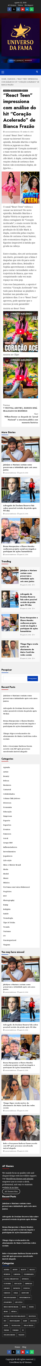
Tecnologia (8, 918)
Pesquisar (6, 669)
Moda (5, 869)
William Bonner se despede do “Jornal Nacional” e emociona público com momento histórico (21, 418)
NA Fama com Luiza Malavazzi (16, 887)
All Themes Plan (11, 1191)
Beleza (6, 780)
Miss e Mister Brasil (12, 865)
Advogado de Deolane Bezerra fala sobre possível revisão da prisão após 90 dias (20, 508)
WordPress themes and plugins (19, 1178)
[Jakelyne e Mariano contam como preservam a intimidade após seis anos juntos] (20, 449)
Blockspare (29, 5)
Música (25, 91)
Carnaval (7, 789)
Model (6, 874)
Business (7, 785)
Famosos (6, 91)
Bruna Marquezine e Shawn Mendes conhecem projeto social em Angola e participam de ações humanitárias (19, 549)
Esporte (6, 820)
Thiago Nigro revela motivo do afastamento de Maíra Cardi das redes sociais (20, 736)
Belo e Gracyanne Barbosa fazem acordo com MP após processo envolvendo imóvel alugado (17, 749)
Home (17, 1347)
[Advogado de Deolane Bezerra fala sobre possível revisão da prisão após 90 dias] (20, 490)
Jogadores (7, 856)
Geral (5, 838)
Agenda (6, 767)
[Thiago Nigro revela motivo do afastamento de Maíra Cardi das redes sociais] (20, 1087)
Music (5, 878)
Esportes (7, 825)
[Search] (37, 72)
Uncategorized (9, 940)
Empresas (7, 816)
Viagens (6, 944)
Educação (7, 811)
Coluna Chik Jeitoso (11, 798)
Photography (8, 900)
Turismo (7, 931)
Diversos (7, 803)
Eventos (6, 829)
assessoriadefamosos (12, 132)
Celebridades (9, 794)
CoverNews (14, 1362)
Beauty (6, 776)
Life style (7, 860)
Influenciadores (16, 91)
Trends (6, 927)
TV (4, 936)
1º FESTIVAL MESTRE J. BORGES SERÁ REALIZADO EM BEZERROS (20, 408)
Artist (5, 772)
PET (5, 896)
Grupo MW (8, 843)
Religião (6, 909)
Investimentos (9, 851)
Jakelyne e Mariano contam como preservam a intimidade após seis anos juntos (20, 467)
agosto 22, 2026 (23, 473)
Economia (7, 807)
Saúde (6, 913)
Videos (20, 5)
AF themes (12, 5)
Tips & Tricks (9, 922)
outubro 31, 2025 (28, 132)
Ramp (5, 905)
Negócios (7, 891)
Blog (24, 1347)
